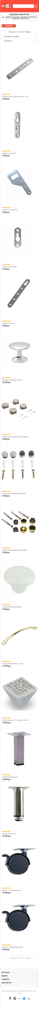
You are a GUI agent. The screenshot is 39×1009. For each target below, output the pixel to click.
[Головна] (3, 17)
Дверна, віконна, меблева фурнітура (21, 17)
